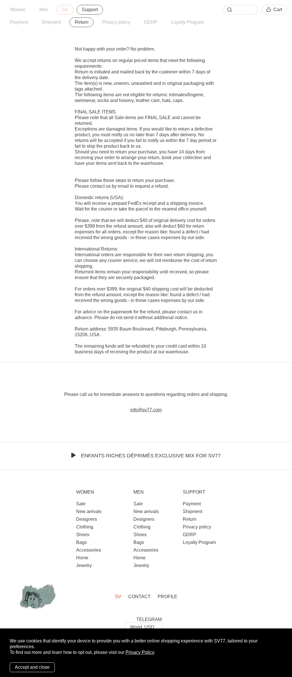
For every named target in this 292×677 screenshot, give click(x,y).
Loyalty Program (187, 22)
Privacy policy (116, 22)
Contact (139, 596)
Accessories (88, 550)
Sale (81, 503)
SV (65, 9)
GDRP (150, 22)
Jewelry (84, 565)
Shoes (82, 534)
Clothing (84, 526)
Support (90, 9)
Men (43, 9)
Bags (81, 542)
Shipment (51, 22)
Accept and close (32, 667)
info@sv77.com (146, 409)
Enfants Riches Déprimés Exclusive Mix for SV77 (151, 455)
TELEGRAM (149, 619)
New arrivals (89, 511)
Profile (167, 596)
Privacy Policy (139, 652)
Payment (19, 22)
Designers (86, 519)
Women (18, 9)
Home (82, 557)
